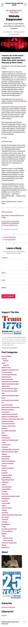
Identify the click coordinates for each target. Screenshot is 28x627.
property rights (7, 475)
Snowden (5, 501)
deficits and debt (7, 379)
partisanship (6, 456)
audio (3, 363)
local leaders (6, 438)
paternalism (6, 459)
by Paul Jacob (7, 538)
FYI (3, 402)
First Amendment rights (14, 10)
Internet (12, 229)
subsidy (4, 510)
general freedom (7, 405)
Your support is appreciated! (9, 347)
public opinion (6, 477)
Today (4, 526)
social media (14, 12)
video (3, 536)
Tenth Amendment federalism (12, 515)
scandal (4, 491)
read (18, 78)
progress (5, 473)
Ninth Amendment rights (10, 452)
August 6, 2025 (20, 32)
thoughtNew (6, 524)
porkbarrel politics (8, 468)
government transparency (10, 407)
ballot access (6, 367)
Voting (4, 545)
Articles (4, 358)
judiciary (5, 428)
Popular (4, 466)
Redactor (9, 32)
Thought (4, 522)
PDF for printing (7, 212)
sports (4, 505)
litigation (4, 435)
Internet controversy (9, 426)
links (3, 433)
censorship (7, 229)
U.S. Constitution (7, 531)
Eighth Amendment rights (10, 384)
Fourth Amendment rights (10, 395)
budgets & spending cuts (10, 370)
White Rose (5, 547)
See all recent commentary (10, 221)
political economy (8, 463)
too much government (9, 529)
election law (6, 386)
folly (3, 393)
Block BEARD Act (17, 99)
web (16, 229)
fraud (3, 398)
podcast (6, 365)
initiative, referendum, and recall (12, 419)
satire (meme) (8, 540)
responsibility (6, 489)
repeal (4, 484)
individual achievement (9, 414)
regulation (5, 482)
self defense (6, 498)
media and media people (10, 440)
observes (17, 107)
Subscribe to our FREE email (8, 607)
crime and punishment (9, 374)
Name (4, 273)
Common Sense (7, 372)
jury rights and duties (9, 431)
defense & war (6, 377)
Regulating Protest (8, 480)
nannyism (5, 447)
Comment (5, 258)
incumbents (5, 412)
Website (4, 287)
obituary (4, 454)
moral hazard (6, 445)
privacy (4, 470)
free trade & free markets (10, 400)
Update (4, 533)
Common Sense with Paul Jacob (14, 4)
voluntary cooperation (9, 543)
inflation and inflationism (10, 416)
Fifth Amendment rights (10, 388)
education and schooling (10, 381)
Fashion (5, 361)
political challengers (8, 461)
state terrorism (7, 508)
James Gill (4, 615)
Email (3, 280)
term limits (5, 517)
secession (5, 494)
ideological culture (8, 409)
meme (4, 442)
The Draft (5, 519)
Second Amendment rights (11, 496)
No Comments (15, 34)
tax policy (5, 512)
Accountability (6, 356)
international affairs (8, 423)
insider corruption (8, 421)
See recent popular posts (10, 225)
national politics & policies (10, 449)
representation (7, 487)
